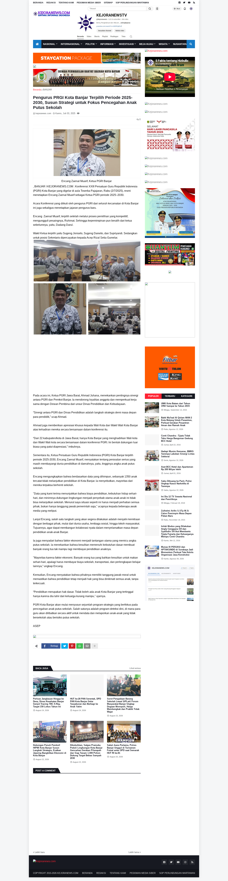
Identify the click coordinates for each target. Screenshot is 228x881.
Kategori (186, 396)
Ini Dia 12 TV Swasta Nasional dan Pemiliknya (176, 497)
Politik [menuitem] (90, 44)
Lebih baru (40, 852)
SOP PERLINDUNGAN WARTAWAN (132, 3)
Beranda (37, 89)
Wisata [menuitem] (163, 44)
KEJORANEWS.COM (67, 873)
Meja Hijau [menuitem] (146, 44)
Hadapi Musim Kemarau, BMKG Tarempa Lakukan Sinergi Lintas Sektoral (177, 454)
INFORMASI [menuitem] (106, 44)
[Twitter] (64, 646)
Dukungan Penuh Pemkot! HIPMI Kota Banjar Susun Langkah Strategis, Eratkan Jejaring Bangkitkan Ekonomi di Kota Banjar (49, 750)
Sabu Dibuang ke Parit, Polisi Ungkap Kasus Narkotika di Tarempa (176, 483)
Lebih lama (134, 852)
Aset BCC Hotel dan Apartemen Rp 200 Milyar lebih (177, 468)
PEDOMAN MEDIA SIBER (89, 3)
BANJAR (47, 89)
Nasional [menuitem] (49, 44)
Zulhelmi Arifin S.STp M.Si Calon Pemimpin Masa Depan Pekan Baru (176, 513)
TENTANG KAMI (66, 3)
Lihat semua (135, 668)
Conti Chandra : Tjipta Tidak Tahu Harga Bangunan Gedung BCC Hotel (177, 438)
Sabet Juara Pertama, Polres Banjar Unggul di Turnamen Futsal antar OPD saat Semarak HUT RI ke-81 (123, 749)
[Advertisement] (87, 366)
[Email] (87, 646)
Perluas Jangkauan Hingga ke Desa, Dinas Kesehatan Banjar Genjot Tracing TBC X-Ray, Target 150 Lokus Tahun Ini (48, 702)
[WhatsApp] (79, 646)
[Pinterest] (72, 646)
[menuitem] (37, 44)
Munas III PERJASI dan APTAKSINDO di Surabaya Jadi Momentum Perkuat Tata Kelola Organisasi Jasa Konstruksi (177, 551)
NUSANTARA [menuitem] (180, 44)
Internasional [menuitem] (70, 44)
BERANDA (38, 3)
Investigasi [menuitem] (126, 44)
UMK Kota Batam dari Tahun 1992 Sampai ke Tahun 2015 (175, 404)
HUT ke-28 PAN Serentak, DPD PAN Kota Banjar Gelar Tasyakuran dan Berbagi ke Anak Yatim (85, 702)
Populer (153, 396)
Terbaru (170, 396)
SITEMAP (108, 3)
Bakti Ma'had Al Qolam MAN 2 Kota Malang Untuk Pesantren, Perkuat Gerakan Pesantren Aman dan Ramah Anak (176, 421)
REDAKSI (51, 3)
